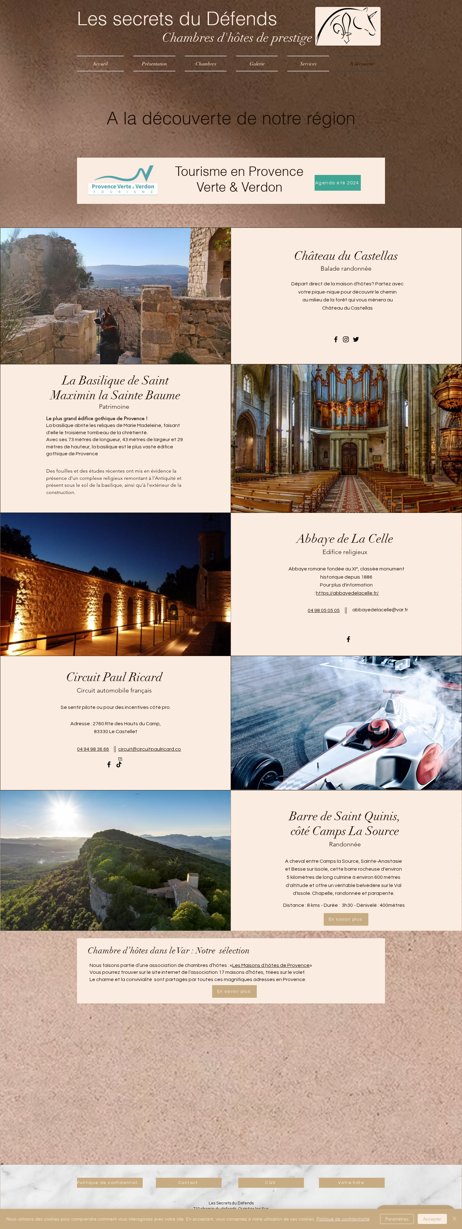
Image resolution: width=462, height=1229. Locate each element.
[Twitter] (356, 339)
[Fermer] (454, 1219)
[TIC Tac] (119, 764)
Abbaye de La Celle (345, 538)
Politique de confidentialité (343, 1219)
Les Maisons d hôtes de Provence (271, 965)
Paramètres (397, 1219)
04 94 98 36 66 (93, 749)
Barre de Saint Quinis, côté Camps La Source (345, 824)
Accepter (432, 1219)
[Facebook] (336, 339)
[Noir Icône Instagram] (346, 339)
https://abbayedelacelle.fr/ (347, 593)
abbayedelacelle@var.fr (380, 609)
